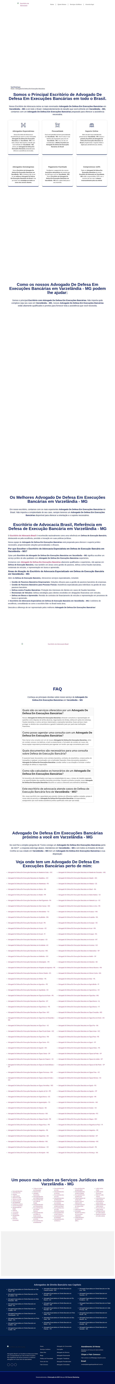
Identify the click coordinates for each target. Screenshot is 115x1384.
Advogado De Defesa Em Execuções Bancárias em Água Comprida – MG (80, 1012)
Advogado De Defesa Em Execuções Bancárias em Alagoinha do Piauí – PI (80, 1124)
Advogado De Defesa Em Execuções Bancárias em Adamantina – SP (78, 950)
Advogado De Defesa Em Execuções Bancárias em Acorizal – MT (77, 939)
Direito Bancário (16, 1192)
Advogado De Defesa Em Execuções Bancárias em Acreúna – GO (78, 945)
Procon (77, 1208)
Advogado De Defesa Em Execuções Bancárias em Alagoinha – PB (28, 1130)
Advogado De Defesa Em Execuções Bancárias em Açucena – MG (28, 950)
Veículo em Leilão (17, 1199)
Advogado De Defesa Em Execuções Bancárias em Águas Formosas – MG (30, 1072)
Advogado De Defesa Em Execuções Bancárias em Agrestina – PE (28, 984)
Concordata (15, 1212)
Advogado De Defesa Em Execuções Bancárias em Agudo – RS (77, 1085)
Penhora (15, 1194)
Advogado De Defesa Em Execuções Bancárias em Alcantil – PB (77, 1147)
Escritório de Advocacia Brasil (23, 536)
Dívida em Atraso (17, 1201)
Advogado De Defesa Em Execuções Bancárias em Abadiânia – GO (28, 878)
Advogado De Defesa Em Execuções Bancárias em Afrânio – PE (27, 979)
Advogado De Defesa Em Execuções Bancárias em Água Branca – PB (29, 1006)
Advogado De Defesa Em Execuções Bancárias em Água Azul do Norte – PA (30, 995)
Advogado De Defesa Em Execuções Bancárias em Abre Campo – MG (29, 906)
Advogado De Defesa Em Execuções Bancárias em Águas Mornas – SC (79, 1078)
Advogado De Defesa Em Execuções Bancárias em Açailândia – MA (28, 917)
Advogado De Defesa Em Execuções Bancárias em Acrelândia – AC (28, 945)
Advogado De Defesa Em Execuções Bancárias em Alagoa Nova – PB (29, 1124)
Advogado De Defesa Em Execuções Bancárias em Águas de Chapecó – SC (31, 1059)
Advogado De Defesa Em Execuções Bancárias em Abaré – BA (77, 889)
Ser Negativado (16, 1202)
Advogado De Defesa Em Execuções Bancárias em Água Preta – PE (78, 1036)
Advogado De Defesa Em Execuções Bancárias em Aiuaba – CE (77, 1108)
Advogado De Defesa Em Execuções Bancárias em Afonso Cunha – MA (79, 973)
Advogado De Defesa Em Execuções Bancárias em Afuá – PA (76, 979)
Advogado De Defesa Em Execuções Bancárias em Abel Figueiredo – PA (29, 900)
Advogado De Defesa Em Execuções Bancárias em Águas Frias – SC (79, 1072)
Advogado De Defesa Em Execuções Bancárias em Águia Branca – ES (29, 1096)
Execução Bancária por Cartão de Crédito (38, 1201)
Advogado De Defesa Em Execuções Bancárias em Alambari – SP (78, 1136)
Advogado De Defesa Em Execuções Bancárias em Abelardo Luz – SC (79, 900)
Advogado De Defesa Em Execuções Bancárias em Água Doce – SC (28, 1025)
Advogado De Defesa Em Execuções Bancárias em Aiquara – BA (27, 1108)
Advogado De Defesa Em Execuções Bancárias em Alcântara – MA (78, 1141)
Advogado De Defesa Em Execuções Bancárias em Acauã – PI (26, 934)
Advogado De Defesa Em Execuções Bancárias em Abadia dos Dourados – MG (82, 872)
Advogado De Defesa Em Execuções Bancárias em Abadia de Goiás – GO (30, 872)
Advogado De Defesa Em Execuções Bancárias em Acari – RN (77, 928)
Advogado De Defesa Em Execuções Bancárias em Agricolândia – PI (78, 984)
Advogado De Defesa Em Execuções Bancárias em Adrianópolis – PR (28, 962)
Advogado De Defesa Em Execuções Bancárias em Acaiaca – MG (78, 911)
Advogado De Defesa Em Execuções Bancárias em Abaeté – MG (77, 878)
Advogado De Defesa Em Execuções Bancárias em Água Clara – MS (28, 1012)
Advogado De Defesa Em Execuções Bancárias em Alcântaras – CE (28, 1147)
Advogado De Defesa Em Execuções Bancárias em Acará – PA (27, 923)
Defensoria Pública (79, 1209)
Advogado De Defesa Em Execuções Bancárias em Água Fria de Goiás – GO (31, 1031)
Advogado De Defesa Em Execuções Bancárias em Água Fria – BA (78, 1025)
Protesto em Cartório (18, 1204)
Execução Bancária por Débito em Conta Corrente (38, 1214)
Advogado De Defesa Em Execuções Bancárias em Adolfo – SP (77, 956)
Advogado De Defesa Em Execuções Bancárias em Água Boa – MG (78, 995)
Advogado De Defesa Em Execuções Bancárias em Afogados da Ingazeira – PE (31, 967)
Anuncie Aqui (89, 4)
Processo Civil (36, 1191)
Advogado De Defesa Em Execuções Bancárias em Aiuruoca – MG (28, 1113)
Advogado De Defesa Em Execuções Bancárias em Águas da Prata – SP (80, 1053)
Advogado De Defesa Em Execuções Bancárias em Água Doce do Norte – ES (81, 1018)
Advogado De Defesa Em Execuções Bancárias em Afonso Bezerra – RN (80, 967)
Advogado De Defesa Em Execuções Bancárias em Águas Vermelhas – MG (30, 1085)
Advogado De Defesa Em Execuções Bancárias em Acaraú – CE (27, 928)
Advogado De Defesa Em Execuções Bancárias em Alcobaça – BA (78, 1152)
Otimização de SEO (54, 1377)
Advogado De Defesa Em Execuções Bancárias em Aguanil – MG (27, 1048)
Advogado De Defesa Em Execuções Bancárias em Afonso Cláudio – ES (29, 973)
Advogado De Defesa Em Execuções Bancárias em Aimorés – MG (78, 1102)
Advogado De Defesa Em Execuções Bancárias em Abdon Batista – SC (79, 895)
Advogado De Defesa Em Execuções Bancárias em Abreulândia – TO (28, 911)
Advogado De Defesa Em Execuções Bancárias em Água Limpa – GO (79, 1031)
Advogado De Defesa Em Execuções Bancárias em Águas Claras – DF (29, 1053)
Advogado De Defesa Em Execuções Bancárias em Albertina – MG (28, 1141)
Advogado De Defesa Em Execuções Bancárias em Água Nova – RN (28, 1036)
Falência (15, 1210)
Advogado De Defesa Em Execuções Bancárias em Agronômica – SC (79, 990)
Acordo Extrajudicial (17, 1205)
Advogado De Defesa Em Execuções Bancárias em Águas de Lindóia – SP (80, 1059)
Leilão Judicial (16, 1196)
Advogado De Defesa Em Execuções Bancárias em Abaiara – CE (77, 883)
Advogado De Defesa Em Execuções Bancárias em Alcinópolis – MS (28, 1152)
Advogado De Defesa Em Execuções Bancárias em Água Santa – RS (28, 1042)
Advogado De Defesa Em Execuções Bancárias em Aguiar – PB (77, 1096)
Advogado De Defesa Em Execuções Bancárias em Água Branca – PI (79, 1006)
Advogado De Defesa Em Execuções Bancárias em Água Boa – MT (28, 1001)
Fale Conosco (44, 1364)
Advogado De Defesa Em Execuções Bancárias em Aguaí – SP (77, 1042)
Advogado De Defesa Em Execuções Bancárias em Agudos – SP (77, 1091)
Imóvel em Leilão (17, 1197)
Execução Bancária (17, 1191)
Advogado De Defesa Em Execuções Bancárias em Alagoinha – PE (78, 1130)
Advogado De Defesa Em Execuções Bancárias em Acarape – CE (77, 923)
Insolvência (15, 1213)
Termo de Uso (44, 1361)
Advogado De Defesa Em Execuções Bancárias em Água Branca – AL (79, 1001)
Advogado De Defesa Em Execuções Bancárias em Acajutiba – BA (78, 917)
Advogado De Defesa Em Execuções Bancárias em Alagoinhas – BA (28, 1136)
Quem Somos (62, 4)
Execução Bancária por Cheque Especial (38, 1209)
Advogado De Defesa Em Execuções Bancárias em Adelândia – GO (28, 956)
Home (52, 4)
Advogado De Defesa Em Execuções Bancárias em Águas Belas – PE (79, 1048)
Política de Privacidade (46, 1358)
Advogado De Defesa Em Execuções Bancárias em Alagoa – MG (77, 1119)
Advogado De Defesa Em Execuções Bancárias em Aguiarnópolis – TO (29, 1102)
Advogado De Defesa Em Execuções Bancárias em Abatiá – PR (27, 895)
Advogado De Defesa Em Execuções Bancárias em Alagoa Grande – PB (29, 1119)
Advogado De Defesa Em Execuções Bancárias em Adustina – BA (78, 962)
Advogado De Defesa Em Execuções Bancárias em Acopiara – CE (27, 939)
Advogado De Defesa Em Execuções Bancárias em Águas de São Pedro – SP (81, 1064)
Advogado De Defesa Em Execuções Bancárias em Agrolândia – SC (28, 990)
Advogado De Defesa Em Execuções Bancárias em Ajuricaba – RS (78, 1113)
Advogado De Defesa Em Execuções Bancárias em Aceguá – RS (77, 934)
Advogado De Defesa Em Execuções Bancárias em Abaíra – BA (27, 889)
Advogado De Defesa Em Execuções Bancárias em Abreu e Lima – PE (79, 906)
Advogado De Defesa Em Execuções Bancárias (30, 88)
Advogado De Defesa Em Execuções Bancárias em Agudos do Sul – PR (29, 1091)
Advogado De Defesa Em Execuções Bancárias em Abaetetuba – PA (28, 883)
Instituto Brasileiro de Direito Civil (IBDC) (79, 1219)
